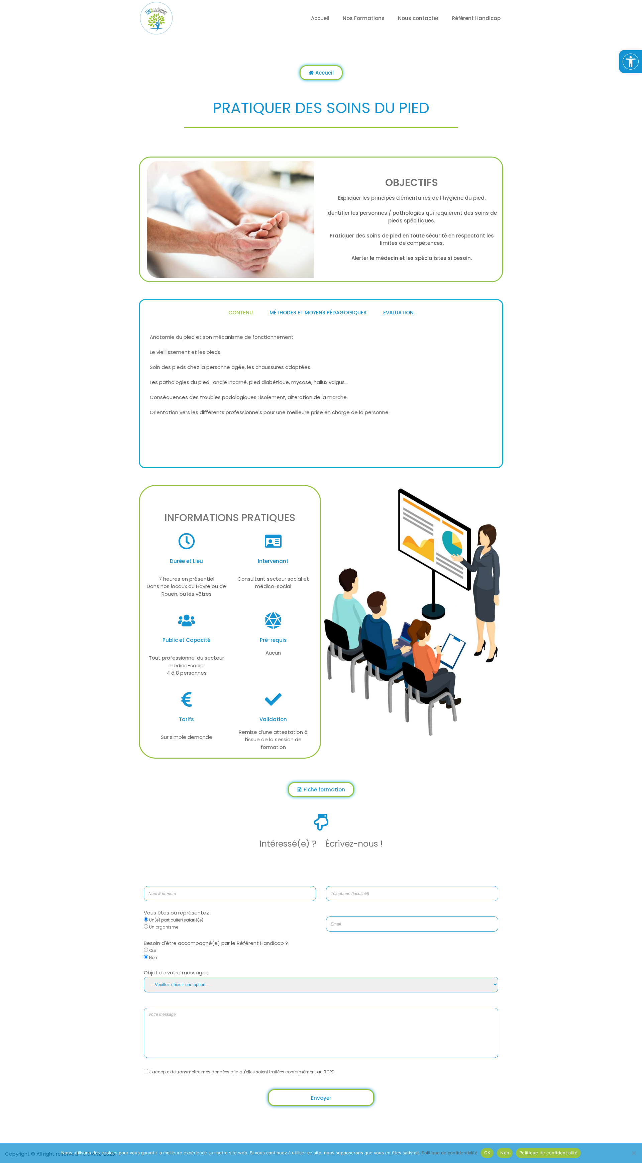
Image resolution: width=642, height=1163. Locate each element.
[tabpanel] (321, 376)
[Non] (633, 1153)
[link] (630, 61)
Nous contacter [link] (418, 18)
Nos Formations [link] (364, 18)
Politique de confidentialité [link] (449, 1152)
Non (504, 1152)
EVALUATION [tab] (398, 312)
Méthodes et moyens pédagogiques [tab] (318, 312)
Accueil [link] (320, 18)
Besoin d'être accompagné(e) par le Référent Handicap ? (216, 943)
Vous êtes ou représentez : (177, 912)
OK (487, 1152)
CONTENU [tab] (240, 312)
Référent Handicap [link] (476, 18)
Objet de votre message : (176, 972)
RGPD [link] (329, 1072)
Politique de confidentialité (548, 1152)
